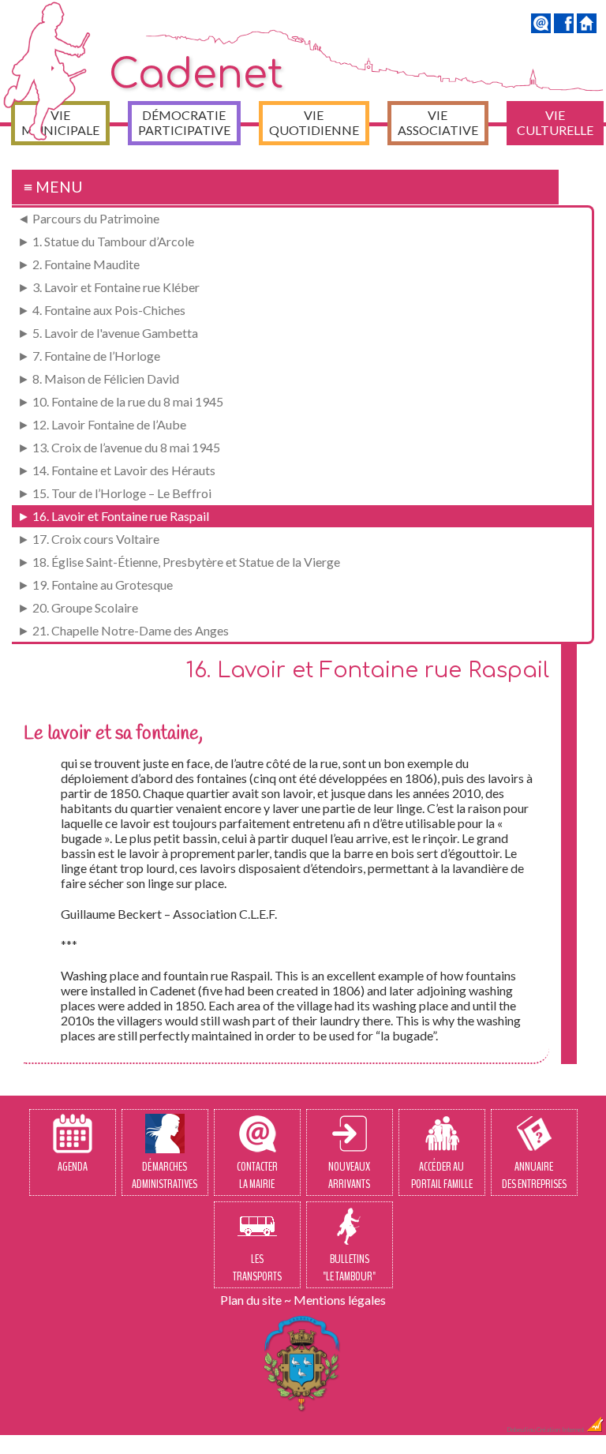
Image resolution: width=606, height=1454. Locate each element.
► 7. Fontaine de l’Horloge (88, 355)
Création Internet (561, 1429)
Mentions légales (340, 1299)
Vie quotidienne (314, 122)
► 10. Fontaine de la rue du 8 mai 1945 (120, 401)
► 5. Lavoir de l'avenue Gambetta (107, 332)
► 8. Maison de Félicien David (98, 378)
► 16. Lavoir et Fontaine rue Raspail (113, 515)
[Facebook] (564, 28)
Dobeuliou (521, 1429)
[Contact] (541, 28)
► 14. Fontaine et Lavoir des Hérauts (116, 470)
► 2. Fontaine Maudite (78, 264)
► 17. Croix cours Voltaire (88, 538)
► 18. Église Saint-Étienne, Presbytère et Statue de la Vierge (178, 561)
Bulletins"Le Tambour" (349, 1267)
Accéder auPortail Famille (442, 1175)
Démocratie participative (184, 122)
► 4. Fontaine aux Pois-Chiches (101, 309)
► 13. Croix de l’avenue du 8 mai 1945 (118, 447)
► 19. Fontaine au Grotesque (95, 584)
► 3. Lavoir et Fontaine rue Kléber (108, 286)
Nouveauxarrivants (349, 1175)
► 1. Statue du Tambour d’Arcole (105, 241)
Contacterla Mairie (257, 1175)
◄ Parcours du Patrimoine (88, 218)
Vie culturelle (555, 122)
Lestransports (257, 1267)
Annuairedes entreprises (534, 1175)
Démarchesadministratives (164, 1175)
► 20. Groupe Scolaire (77, 607)
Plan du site (251, 1299)
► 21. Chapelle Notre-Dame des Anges (123, 630)
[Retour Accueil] (587, 28)
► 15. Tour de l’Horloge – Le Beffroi (114, 492)
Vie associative (438, 122)
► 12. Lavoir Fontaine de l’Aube (101, 424)
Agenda (73, 1166)
